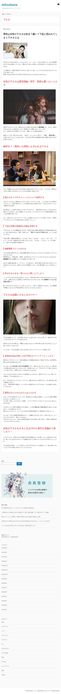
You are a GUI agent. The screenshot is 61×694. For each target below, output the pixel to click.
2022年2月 (4, 609)
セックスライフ (5, 666)
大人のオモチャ (5, 648)
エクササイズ (5, 626)
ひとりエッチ (5, 635)
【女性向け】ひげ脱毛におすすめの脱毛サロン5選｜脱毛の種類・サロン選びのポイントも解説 (25, 512)
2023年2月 (4, 556)
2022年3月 (4, 605)
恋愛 (3, 670)
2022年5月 (4, 596)
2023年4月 (4, 548)
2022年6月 (4, 592)
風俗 (3, 657)
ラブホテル (4, 639)
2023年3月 (4, 552)
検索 (3, 461)
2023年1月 (4, 561)
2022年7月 (4, 587)
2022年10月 (5, 574)
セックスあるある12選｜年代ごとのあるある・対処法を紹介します (18, 525)
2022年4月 (4, 600)
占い (3, 644)
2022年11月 (4, 570)
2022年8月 (4, 583)
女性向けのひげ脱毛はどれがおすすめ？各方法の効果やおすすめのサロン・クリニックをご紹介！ (26, 521)
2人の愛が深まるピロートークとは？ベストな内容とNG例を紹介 (18, 508)
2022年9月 (4, 578)
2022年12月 (5, 565)
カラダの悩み (5, 652)
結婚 (3, 622)
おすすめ (4, 661)
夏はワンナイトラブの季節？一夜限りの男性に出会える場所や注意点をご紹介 (21, 516)
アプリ (3, 630)
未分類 (3, 674)
